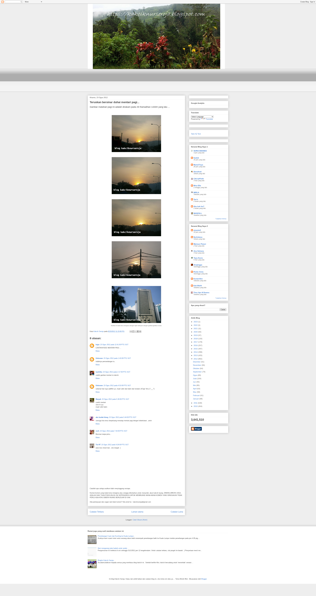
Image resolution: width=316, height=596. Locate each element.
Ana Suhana (199, 251)
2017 (196, 342)
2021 (196, 328)
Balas (98, 351)
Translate (209, 119)
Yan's (196, 199)
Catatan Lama (177, 512)
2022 (196, 325)
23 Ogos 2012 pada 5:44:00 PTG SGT (122, 417)
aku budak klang (102, 417)
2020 (196, 332)
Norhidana (198, 237)
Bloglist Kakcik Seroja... (106, 560)
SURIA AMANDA (200, 151)
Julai (195, 379)
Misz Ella (197, 186)
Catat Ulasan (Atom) (140, 520)
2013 (196, 355)
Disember (197, 362)
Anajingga (198, 265)
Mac (195, 392)
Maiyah (98, 399)
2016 (196, 345)
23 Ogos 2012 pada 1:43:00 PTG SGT (117, 358)
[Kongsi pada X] (135, 331)
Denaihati (198, 172)
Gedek (196, 158)
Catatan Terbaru (97, 512)
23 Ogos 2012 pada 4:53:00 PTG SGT (117, 385)
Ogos (195, 375)
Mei (194, 385)
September (197, 372)
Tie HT (98, 445)
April (195, 389)
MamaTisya (198, 165)
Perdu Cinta (198, 272)
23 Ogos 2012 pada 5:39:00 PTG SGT (115, 399)
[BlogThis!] (133, 331)
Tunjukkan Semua (220, 218)
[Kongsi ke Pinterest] (140, 331)
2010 (196, 406)
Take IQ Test (196, 134)
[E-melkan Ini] (131, 331)
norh (97, 431)
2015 (196, 349)
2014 (196, 352)
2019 (196, 335)
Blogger (204, 579)
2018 (196, 339)
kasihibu (99, 372)
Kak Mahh (198, 286)
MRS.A (196, 192)
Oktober (196, 368)
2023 (196, 322)
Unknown (99, 358)
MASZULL (198, 213)
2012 (196, 359)
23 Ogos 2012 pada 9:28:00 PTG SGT (115, 445)
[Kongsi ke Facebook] (138, 331)
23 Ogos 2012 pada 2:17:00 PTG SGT (116, 372)
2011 (196, 403)
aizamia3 (197, 230)
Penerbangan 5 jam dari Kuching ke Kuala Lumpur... (116, 536)
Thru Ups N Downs (201, 293)
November (197, 365)
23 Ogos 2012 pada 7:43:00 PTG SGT (113, 431)
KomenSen (198, 279)
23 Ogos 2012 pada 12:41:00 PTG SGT (114, 345)
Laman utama (137, 512)
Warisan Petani (200, 244)
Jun (194, 382)
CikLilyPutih (199, 179)
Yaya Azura (198, 258)
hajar (97, 345)
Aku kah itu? (199, 206)
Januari (196, 399)
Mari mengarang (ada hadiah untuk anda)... (113, 548)
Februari (196, 395)
